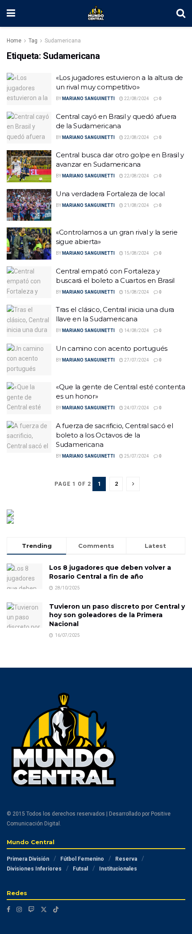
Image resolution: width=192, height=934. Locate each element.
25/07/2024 (136, 456)
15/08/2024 (136, 253)
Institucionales (118, 869)
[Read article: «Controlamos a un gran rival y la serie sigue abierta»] (29, 243)
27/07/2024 (136, 360)
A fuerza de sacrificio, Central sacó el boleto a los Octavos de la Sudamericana (114, 435)
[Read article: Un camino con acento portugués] (29, 360)
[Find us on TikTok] (55, 909)
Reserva (126, 859)
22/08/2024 (136, 98)
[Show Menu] (11, 13)
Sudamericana (63, 41)
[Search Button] (180, 13)
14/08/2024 (136, 330)
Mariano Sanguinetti (88, 98)
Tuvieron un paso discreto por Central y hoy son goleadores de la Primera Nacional (117, 615)
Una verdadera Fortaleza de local (110, 193)
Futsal (80, 869)
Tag (33, 41)
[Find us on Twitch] (31, 909)
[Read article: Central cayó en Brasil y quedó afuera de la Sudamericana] (29, 128)
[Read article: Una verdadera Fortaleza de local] (29, 205)
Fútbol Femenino (82, 859)
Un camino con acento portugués (111, 348)
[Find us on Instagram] (19, 909)
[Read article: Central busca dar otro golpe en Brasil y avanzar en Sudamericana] (29, 166)
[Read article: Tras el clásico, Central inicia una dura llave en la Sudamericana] (29, 321)
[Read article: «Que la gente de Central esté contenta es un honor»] (29, 398)
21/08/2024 (136, 205)
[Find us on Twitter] (44, 909)
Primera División (28, 859)
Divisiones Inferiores (34, 869)
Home (14, 41)
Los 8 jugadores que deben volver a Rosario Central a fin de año (110, 572)
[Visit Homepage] (96, 13)
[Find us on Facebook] (8, 909)
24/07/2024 (136, 407)
